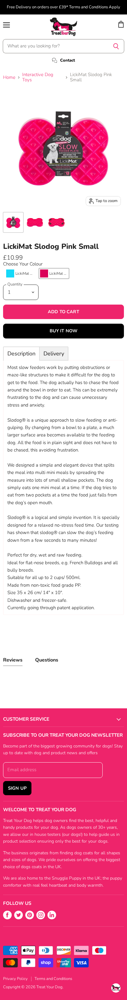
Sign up (17, 788)
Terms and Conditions (53, 979)
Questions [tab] (46, 660)
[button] (20, 273)
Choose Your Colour (23, 264)
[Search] (116, 46)
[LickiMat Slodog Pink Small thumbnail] (13, 222)
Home (9, 77)
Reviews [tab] (13, 660)
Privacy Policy (15, 979)
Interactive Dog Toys (37, 77)
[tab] (21, 353)
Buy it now (63, 331)
